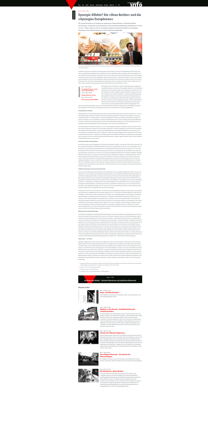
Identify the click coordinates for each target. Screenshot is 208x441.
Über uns (92, 5)
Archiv (87, 5)
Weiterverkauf (99, 5)
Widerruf (112, 5)
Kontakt (106, 5)
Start (79, 5)
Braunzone (74, 15)
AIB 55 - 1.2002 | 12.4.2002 (83, 11)
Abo (83, 5)
